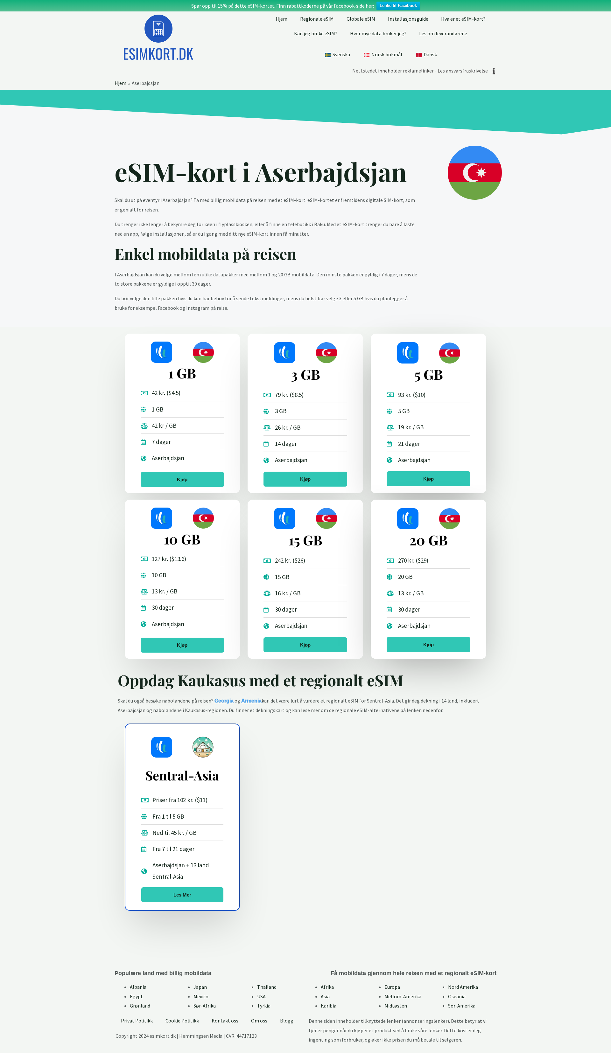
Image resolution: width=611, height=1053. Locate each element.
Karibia (328, 1005)
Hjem (281, 19)
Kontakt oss (225, 1020)
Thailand (267, 987)
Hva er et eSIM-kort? (463, 19)
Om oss (259, 1020)
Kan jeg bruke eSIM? (315, 33)
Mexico (200, 996)
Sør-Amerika (461, 1005)
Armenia (251, 700)
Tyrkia (263, 1005)
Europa (392, 987)
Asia (325, 996)
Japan (200, 987)
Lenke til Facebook (398, 5)
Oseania (457, 996)
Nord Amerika (463, 987)
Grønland (140, 1005)
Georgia (224, 700)
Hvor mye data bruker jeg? (378, 33)
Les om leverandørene (443, 33)
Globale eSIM (361, 19)
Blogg (286, 1020)
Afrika (327, 987)
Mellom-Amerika (402, 996)
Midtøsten (395, 1005)
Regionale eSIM (317, 19)
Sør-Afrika (204, 1005)
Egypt (136, 996)
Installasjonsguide (408, 19)
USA (261, 996)
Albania (138, 987)
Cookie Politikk (182, 1020)
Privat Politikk (137, 1020)
